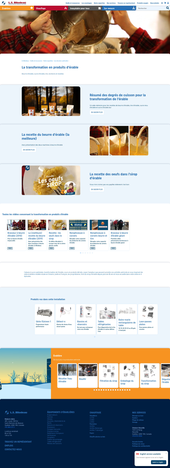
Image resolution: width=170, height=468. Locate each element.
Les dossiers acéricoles (61, 61)
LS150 (92, 418)
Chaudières (93, 416)
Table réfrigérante (54, 441)
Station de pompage (54, 439)
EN (162, 3)
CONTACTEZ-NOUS (13, 449)
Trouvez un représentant (126, 3)
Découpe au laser (137, 416)
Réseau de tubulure (54, 443)
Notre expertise (99, 3)
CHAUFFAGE (95, 412)
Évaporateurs (52, 415)
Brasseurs (51, 427)
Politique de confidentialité (141, 446)
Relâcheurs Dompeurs (55, 433)
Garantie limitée (137, 442)
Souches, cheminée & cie (56, 421)
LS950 (92, 422)
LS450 (92, 420)
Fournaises (93, 424)
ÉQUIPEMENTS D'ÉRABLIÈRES (60, 412)
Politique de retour (138, 444)
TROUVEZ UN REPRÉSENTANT (18, 441)
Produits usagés (142, 3)
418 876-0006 (137, 436)
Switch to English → (158, 462)
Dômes (49, 419)
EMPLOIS (9, 445)
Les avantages (87, 3)
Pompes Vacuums (53, 429)
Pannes (50, 417)
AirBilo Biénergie (96, 428)
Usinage (134, 422)
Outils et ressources (73, 3)
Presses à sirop (53, 431)
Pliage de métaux (138, 420)
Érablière (57, 355)
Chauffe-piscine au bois (97, 437)
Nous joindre (154, 3)
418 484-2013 (10, 427)
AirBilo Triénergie (96, 430)
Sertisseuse (51, 435)
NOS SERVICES (139, 412)
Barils (49, 423)
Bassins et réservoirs (55, 425)
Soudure (135, 418)
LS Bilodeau (25, 61)
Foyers (92, 433)
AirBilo (92, 426)
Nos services (111, 3)
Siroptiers (51, 437)
